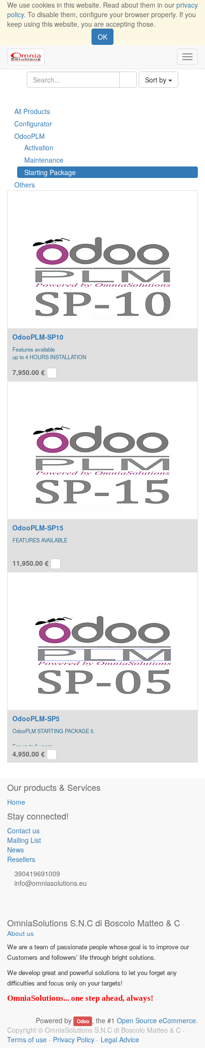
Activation (38, 147)
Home (16, 802)
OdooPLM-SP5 (36, 718)
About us (20, 933)
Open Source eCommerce (156, 1020)
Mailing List (24, 840)
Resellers (21, 859)
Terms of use (27, 1039)
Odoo (83, 1021)
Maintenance (43, 160)
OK (102, 37)
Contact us (23, 830)
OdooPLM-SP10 (37, 337)
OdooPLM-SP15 (37, 527)
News (15, 849)
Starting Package (50, 172)
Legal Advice (120, 1039)
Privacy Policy (73, 1039)
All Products (32, 111)
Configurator (33, 123)
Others (24, 184)
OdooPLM (29, 136)
